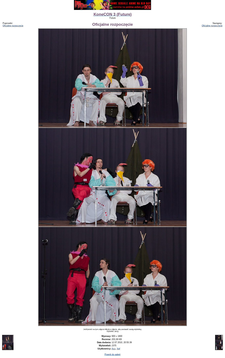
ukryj (116, 331)
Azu (130, 182)
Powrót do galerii (112, 354)
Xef (85, 180)
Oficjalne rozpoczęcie (13, 25)
